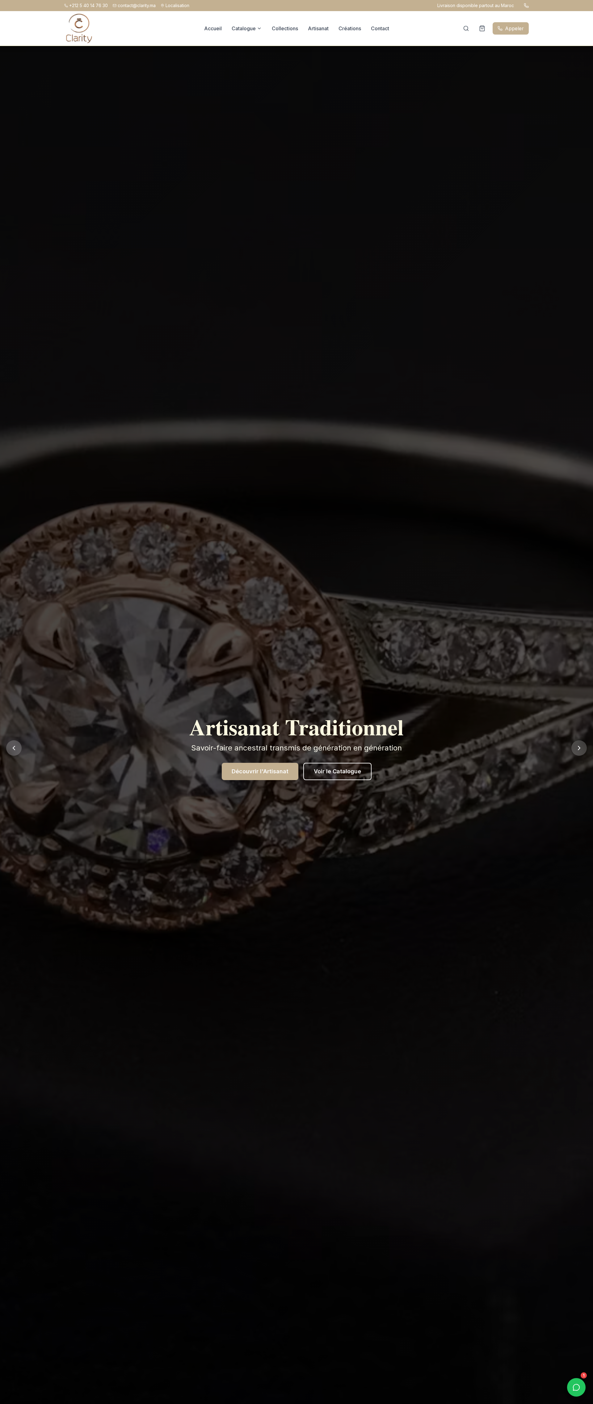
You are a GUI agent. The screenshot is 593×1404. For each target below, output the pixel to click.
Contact (380, 28)
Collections (285, 28)
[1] (576, 1387)
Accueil (213, 28)
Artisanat (318, 28)
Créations (350, 28)
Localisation (177, 5)
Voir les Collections (270, 771)
